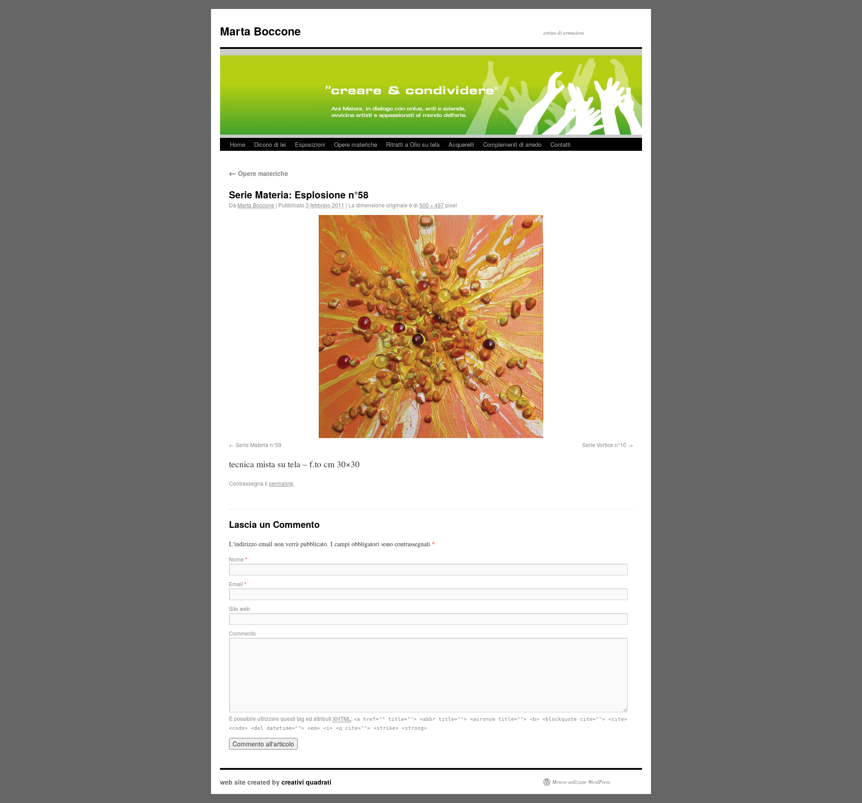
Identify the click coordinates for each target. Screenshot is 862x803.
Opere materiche (355, 144)
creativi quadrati (306, 781)
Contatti (560, 144)
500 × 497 (431, 205)
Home (237, 144)
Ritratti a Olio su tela (413, 144)
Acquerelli (461, 144)
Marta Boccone (260, 31)
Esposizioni (310, 144)
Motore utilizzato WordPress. (581, 781)
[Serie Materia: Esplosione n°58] (431, 326)
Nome (238, 559)
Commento (242, 633)
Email (237, 584)
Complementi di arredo (512, 144)
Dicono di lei (270, 144)
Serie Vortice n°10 (604, 444)
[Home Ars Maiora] (431, 80)
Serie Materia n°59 (258, 444)
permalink (281, 483)
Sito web (239, 608)
